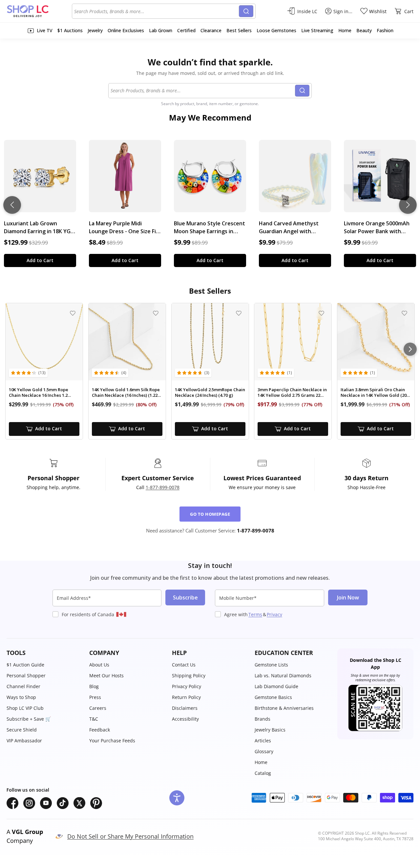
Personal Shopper (26, 675)
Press (95, 697)
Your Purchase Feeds (112, 740)
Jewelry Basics (270, 730)
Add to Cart (40, 260)
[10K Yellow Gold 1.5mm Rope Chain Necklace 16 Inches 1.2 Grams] (44, 341)
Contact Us (184, 665)
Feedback (99, 730)
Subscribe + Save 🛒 (29, 719)
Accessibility (185, 719)
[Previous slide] (12, 205)
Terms (255, 614)
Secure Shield (22, 730)
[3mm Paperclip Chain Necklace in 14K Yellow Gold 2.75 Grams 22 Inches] (292, 341)
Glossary (264, 751)
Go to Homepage (210, 514)
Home (261, 762)
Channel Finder (23, 686)
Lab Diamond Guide (276, 686)
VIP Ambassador (24, 740)
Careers (97, 708)
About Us (99, 665)
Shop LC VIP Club (25, 708)
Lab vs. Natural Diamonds (283, 675)
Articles (263, 740)
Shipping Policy (188, 675)
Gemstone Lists (271, 665)
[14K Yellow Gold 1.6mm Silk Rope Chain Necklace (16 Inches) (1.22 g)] (127, 341)
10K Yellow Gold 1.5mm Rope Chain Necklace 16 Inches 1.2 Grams (38, 392)
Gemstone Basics (273, 697)
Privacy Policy (186, 686)
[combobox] (156, 11)
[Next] (410, 349)
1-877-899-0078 (162, 487)
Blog (94, 686)
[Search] (246, 11)
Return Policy (186, 697)
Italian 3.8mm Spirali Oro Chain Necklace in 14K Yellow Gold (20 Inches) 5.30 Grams (374, 392)
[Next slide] (408, 205)
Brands (262, 719)
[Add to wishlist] (72, 313)
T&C (93, 719)
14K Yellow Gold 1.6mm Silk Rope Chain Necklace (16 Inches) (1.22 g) (126, 392)
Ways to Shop (21, 697)
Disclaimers (185, 708)
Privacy (274, 614)
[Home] (39, 11)
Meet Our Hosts (106, 675)
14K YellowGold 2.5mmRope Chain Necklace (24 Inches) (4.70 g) (210, 392)
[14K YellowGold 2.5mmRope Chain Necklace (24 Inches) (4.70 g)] (210, 341)
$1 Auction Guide (25, 665)
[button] (45, 652)
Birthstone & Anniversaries (284, 708)
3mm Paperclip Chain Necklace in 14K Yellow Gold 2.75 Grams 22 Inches (292, 392)
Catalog (263, 773)
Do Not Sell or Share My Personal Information (130, 836)
